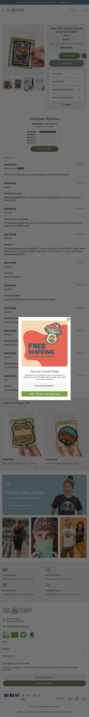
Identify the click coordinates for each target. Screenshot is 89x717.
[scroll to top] (85, 713)
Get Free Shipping (44, 394)
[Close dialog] (68, 319)
